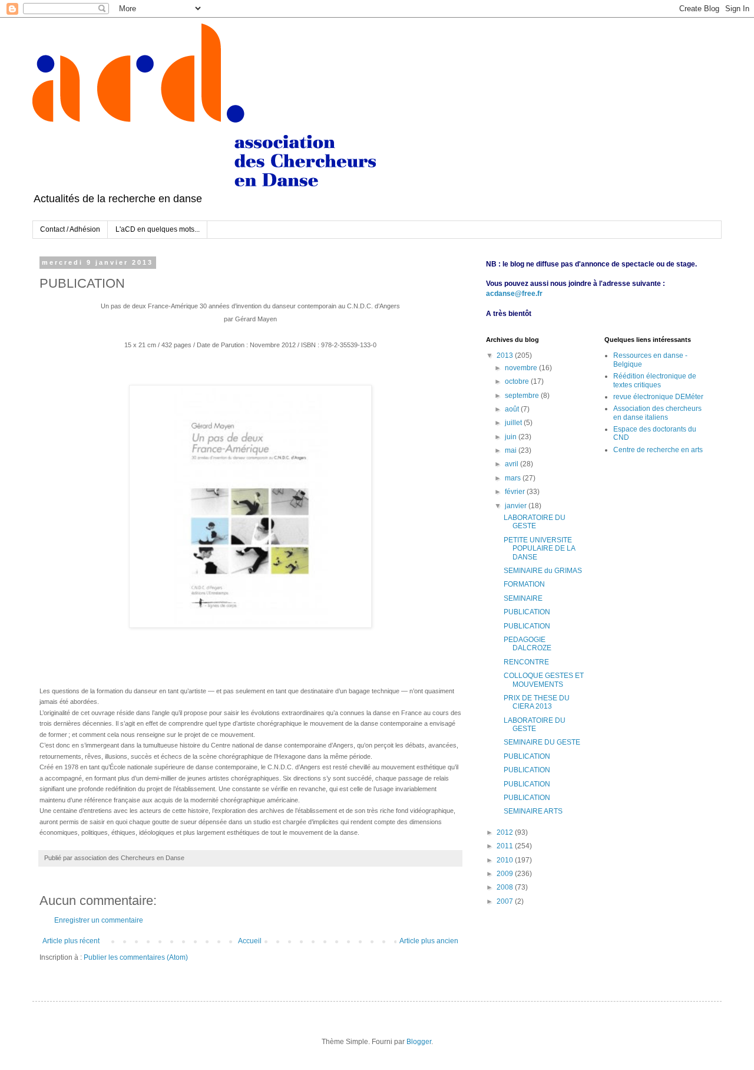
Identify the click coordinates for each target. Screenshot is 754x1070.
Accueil (250, 941)
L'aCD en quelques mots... (157, 229)
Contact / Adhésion (70, 229)
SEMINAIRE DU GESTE (542, 742)
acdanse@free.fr (514, 293)
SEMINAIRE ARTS (533, 811)
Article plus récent (71, 941)
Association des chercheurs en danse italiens (657, 412)
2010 (506, 860)
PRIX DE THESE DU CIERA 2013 (537, 702)
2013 (506, 355)
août (513, 409)
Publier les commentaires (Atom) (136, 957)
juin (511, 437)
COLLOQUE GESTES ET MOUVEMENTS (544, 679)
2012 (506, 832)
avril (512, 464)
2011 (506, 846)
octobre (518, 381)
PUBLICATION (527, 612)
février (516, 492)
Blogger (418, 1042)
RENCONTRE (526, 662)
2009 (506, 874)
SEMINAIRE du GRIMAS (543, 571)
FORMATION (524, 584)
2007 (506, 901)
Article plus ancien (428, 941)
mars (513, 478)
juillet (514, 423)
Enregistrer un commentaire (98, 920)
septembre (523, 395)
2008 (506, 887)
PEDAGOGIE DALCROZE (527, 644)
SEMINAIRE (523, 598)
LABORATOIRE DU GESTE (535, 521)
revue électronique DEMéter (658, 397)
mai (511, 450)
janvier (516, 506)
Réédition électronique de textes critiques (654, 380)
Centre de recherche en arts (658, 450)
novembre (522, 368)
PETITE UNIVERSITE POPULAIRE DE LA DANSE (539, 548)
